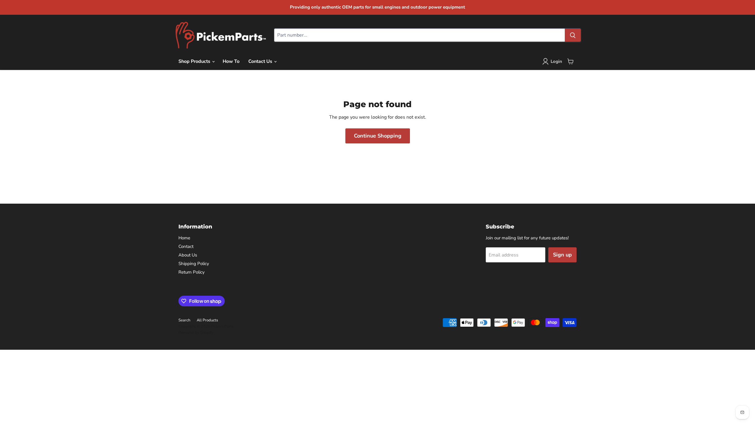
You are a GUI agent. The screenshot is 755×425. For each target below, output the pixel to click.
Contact (185, 246)
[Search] (573, 35)
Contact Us (260, 61)
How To (231, 61)
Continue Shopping (377, 135)
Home (184, 238)
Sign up (562, 254)
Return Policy (191, 272)
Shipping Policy (193, 264)
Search (184, 320)
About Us (187, 255)
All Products (207, 320)
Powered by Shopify (195, 332)
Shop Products (194, 61)
